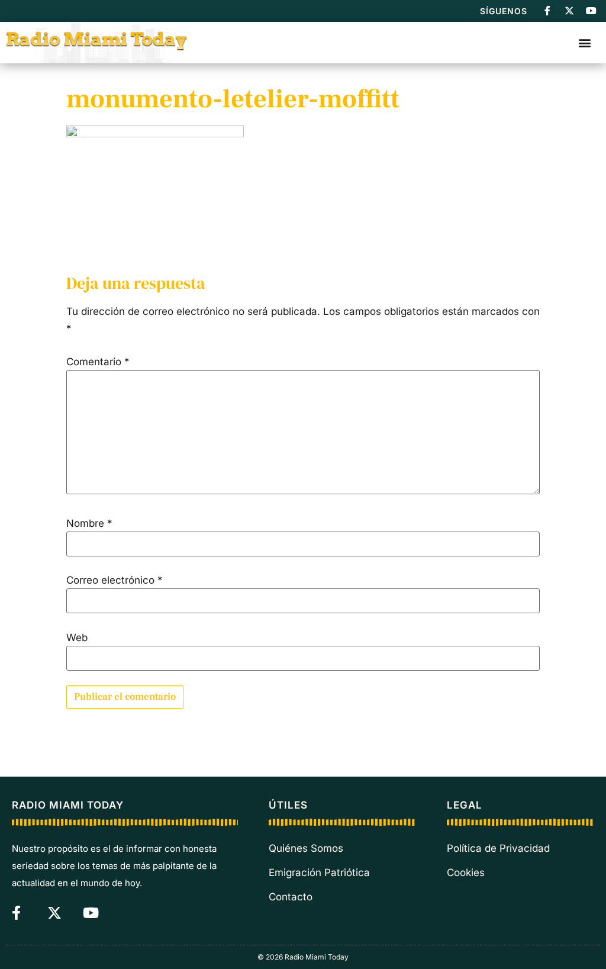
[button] (584, 42)
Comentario (98, 362)
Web (77, 638)
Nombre (89, 524)
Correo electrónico (114, 580)
